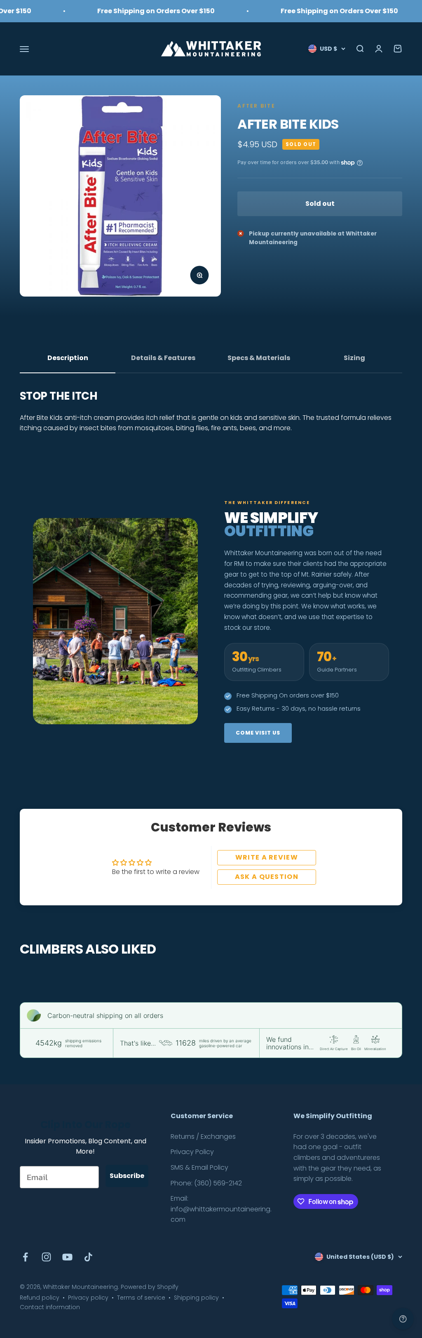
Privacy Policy (192, 1152)
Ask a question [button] (266, 876)
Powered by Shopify (149, 1287)
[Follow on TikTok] (88, 1257)
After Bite (256, 105)
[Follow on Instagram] (46, 1257)
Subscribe (127, 1175)
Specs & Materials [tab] (258, 358)
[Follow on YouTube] (67, 1257)
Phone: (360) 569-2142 (206, 1183)
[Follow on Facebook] (25, 1257)
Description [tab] (67, 358)
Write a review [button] (266, 857)
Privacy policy (88, 1297)
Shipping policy (196, 1297)
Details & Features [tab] (163, 358)
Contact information (50, 1307)
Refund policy (39, 1297)
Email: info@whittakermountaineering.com (221, 1209)
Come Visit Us (258, 732)
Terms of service (141, 1297)
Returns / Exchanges (203, 1136)
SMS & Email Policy (199, 1167)
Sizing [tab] (354, 358)
